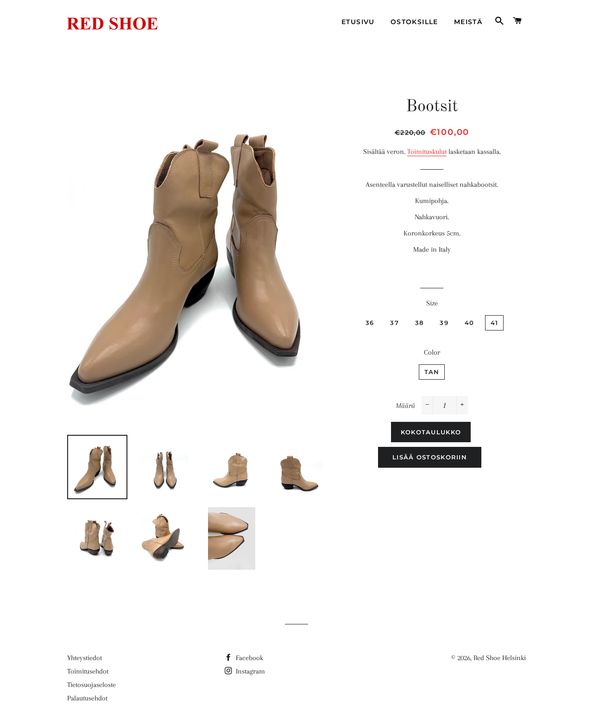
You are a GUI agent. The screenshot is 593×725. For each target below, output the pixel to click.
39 (444, 322)
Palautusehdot (87, 698)
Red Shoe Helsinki (499, 658)
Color (432, 352)
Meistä (468, 22)
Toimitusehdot (87, 671)
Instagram (249, 671)
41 (494, 322)
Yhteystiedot (84, 658)
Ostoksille (414, 22)
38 (419, 322)
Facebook (248, 658)
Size (432, 303)
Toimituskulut (427, 151)
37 (394, 322)
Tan (432, 371)
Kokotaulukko (431, 432)
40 (469, 322)
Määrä (405, 405)
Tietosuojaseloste (91, 684)
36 (370, 322)
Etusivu (358, 22)
